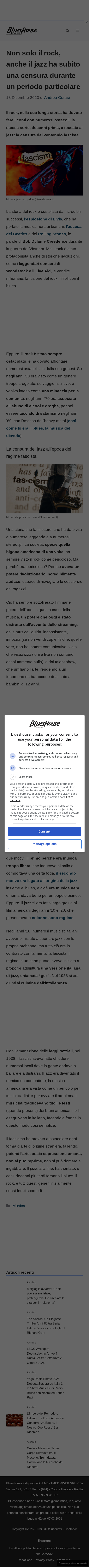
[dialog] (45, 783)
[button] (44, 777)
